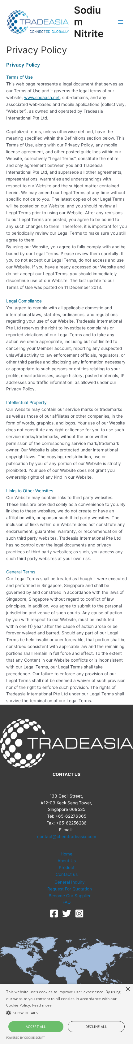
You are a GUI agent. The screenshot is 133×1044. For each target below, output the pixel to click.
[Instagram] (79, 913)
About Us (67, 860)
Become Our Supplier (70, 895)
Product (67, 867)
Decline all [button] (96, 1026)
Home (66, 853)
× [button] (127, 989)
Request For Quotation (69, 888)
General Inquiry (69, 882)
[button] (66, 1013)
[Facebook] (53, 913)
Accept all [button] (36, 1026)
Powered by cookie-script (25, 1038)
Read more (42, 1005)
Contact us (67, 874)
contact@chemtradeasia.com (66, 836)
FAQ (66, 902)
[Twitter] (66, 913)
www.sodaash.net (42, 97)
